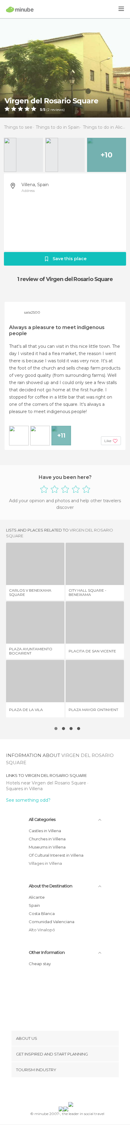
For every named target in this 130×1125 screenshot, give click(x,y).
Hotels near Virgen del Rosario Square (46, 783)
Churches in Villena (47, 838)
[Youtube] (79, 1090)
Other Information (47, 952)
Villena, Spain (35, 184)
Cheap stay (40, 963)
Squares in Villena (24, 788)
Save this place (69, 258)
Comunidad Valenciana (51, 921)
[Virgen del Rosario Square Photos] (65, 68)
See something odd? (28, 800)
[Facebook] (55, 1090)
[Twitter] (63, 1090)
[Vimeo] (71, 1090)
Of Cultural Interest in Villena (56, 855)
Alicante (37, 897)
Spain (34, 905)
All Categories (42, 819)
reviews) (57, 110)
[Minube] (20, 9)
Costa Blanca (42, 913)
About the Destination (50, 886)
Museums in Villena (47, 847)
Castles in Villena (45, 830)
